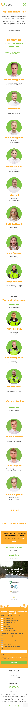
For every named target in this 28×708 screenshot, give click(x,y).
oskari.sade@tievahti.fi (14, 113)
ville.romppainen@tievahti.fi (14, 441)
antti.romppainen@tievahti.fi (14, 363)
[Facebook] (10, 687)
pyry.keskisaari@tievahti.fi (14, 287)
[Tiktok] (15, 687)
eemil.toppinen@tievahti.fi (14, 470)
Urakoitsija (6, 642)
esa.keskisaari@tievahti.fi (14, 391)
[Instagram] (13, 687)
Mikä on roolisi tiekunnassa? (10, 616)
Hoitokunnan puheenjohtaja (11, 620)
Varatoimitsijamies (8, 628)
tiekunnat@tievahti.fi (14, 43)
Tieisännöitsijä (7, 638)
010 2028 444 (14, 46)
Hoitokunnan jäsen (8, 618)
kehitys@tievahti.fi (14, 410)
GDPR (2, 654)
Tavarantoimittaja (8, 636)
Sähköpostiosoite (6, 649)
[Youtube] (18, 687)
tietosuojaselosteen (13, 657)
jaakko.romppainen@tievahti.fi (14, 85)
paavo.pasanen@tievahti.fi (14, 334)
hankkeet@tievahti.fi (14, 307)
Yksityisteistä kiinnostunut (10, 631)
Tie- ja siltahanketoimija (10, 640)
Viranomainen (7, 644)
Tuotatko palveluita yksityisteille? (12, 633)
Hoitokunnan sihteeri (9, 622)
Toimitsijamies (7, 626)
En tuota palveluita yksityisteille (12, 646)
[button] (24, 4)
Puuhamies (6, 624)
